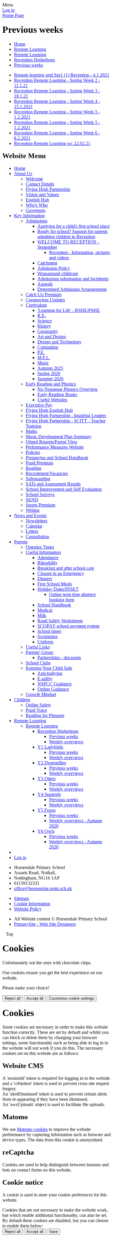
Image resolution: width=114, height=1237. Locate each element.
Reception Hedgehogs (34, 59)
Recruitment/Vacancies (47, 473)
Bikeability (47, 562)
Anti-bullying (49, 673)
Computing (47, 347)
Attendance (47, 557)
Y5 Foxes (46, 810)
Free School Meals (54, 583)
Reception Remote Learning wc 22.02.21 (52, 143)
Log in (8, 10)
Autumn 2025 (50, 368)
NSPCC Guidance (54, 683)
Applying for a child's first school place (73, 226)
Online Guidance (53, 689)
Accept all (34, 998)
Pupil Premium (39, 462)
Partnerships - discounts (59, 657)
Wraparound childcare (57, 273)
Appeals (45, 283)
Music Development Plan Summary (58, 436)
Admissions (36, 220)
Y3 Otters (46, 778)
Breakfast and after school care (65, 568)
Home (19, 44)
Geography (47, 331)
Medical (44, 610)
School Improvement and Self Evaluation (64, 489)
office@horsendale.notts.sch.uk (43, 888)
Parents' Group (39, 652)
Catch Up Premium (43, 294)
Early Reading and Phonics (51, 383)
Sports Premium (40, 504)
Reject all (12, 998)
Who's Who (37, 205)
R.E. (41, 315)
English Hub (37, 199)
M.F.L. (43, 357)
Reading (33, 468)
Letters (32, 531)
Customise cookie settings (71, 998)
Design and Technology (59, 341)
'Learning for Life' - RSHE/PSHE (68, 310)
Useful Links (38, 647)
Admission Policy (53, 268)
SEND (32, 499)
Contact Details (40, 184)
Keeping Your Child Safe (49, 668)
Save (53, 1231)
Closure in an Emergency (60, 573)
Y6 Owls (45, 831)
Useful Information (43, 552)
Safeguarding (38, 478)
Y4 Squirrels (49, 794)
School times (49, 631)
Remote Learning (30, 49)
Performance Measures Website (55, 447)
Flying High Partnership (48, 189)
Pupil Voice (36, 710)
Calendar (34, 526)
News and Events (30, 515)
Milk (41, 615)
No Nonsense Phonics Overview (67, 389)
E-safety (45, 678)
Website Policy (28, 908)
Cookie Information (32, 903)
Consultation (37, 536)
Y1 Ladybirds (50, 746)
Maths (31, 431)
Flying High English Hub (49, 410)
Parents (20, 541)
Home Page (13, 15)
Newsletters (36, 520)
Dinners (44, 578)
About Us (23, 173)
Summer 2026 (50, 378)
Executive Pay (39, 404)
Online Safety (38, 704)
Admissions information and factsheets (72, 278)
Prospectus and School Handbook (57, 457)
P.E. (41, 352)
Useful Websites (52, 399)
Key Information (29, 215)
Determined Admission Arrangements (72, 289)
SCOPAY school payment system (68, 625)
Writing (32, 510)
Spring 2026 (48, 373)
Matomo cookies (32, 1129)
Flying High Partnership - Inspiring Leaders (66, 415)
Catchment (47, 262)
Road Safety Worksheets (60, 620)
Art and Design (51, 336)
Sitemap (21, 898)
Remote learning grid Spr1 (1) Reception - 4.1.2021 (61, 74)
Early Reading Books (57, 394)
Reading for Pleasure (45, 715)
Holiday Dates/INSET (58, 589)
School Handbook (54, 604)
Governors (35, 210)
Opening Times (40, 547)
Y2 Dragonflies (51, 762)
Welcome (34, 178)
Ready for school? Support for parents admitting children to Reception (72, 234)
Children (22, 699)
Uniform (45, 641)
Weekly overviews (66, 741)
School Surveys (40, 494)
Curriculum (36, 305)
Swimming (47, 636)
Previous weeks (28, 65)
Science (44, 320)
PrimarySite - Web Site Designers (45, 924)
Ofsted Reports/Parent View (51, 441)
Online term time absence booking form (72, 597)
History (44, 326)
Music (43, 362)
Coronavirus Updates (45, 299)
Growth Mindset (41, 694)
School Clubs (38, 662)
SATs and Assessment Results (53, 483)
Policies (33, 452)
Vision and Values (42, 194)
